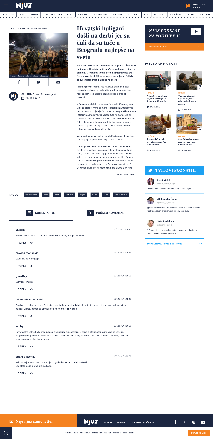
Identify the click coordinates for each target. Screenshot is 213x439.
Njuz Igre (205, 14)
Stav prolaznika (52, 14)
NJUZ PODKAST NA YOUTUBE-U (164, 33)
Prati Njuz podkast (158, 46)
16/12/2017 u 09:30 (122, 356)
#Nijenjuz (159, 14)
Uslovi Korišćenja (143, 422)
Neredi (94, 195)
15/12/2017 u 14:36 (122, 252)
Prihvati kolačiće (198, 433)
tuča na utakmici (121, 195)
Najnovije (8, 14)
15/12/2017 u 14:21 (122, 229)
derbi (46, 195)
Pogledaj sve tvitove (164, 243)
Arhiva (191, 14)
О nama (108, 422)
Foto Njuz (133, 14)
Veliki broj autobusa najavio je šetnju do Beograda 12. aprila (157, 98)
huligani (82, 195)
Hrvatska (69, 195)
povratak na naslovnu (32, 28)
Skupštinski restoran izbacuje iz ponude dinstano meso (188, 142)
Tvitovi (34, 14)
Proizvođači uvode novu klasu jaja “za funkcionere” (156, 142)
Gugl (70, 14)
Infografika (101, 14)
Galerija (83, 14)
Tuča (106, 195)
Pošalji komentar (110, 212)
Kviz (146, 14)
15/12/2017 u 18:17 (122, 299)
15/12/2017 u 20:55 (122, 326)
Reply (22, 242)
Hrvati (57, 195)
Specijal (117, 14)
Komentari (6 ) (45, 212)
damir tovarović (31, 195)
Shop (21, 14)
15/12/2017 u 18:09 (122, 276)
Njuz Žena (176, 14)
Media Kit (122, 422)
